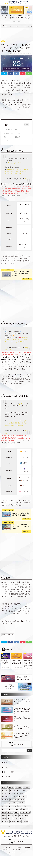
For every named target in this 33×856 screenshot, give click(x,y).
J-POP (5, 787)
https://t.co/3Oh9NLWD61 (15, 169)
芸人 (10, 818)
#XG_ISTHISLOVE (16, 171)
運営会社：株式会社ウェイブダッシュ (21, 850)
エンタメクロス (20, 853)
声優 (17, 812)
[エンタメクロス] (16, 3)
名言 (4, 812)
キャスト (20, 793)
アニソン (5, 790)
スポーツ (5, 800)
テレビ (5, 803)
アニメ (13, 790)
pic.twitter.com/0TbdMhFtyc (14, 173)
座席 (4, 815)
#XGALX (24, 171)
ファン (28, 806)
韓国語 (13, 821)
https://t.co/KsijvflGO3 (14, 163)
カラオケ (12, 793)
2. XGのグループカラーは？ (13, 133)
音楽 (3, 41)
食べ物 (26, 821)
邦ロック (5, 821)
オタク (5, 793)
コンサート (24, 796)
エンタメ (7, 767)
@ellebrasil (22, 404)
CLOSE (26, 124)
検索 (29, 751)
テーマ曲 (12, 803)
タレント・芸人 (9, 772)
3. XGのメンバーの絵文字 (12, 137)
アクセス (27, 787)
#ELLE (19, 423)
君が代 (11, 812)
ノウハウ (7, 777)
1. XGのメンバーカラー (11, 130)
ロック (26, 809)
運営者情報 (27, 847)
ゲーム (15, 796)
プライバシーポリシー (8, 847)
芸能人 (16, 818)
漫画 (27, 815)
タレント (13, 800)
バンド (21, 806)
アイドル (11, 634)
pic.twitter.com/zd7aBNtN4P (16, 342)
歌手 (21, 815)
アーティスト (21, 790)
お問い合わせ (6, 850)
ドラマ (5, 806)
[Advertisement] (16, 32)
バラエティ (13, 806)
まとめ (6, 141)
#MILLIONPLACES (12, 340)
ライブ (12, 809)
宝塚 (28, 812)
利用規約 (19, 847)
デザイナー (21, 803)
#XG (10, 171)
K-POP (4, 634)
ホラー (5, 809)
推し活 (11, 815)
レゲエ (19, 809)
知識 (4, 818)
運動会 (23, 818)
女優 (23, 812)
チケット (22, 800)
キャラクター (6, 796)
